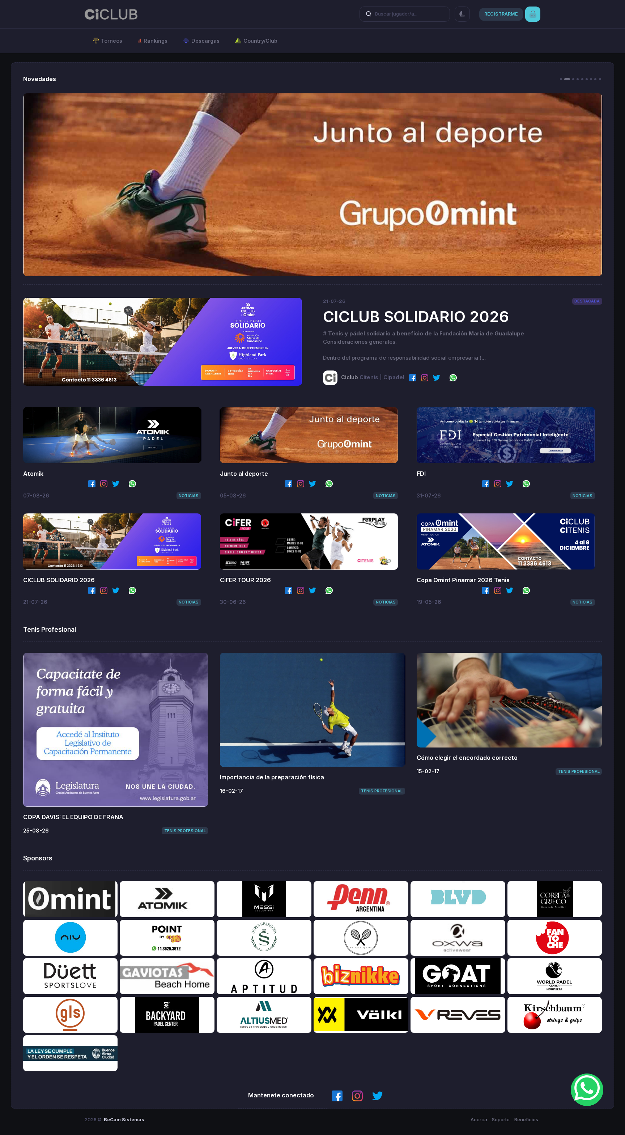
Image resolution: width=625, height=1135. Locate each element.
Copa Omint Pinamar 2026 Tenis (463, 580)
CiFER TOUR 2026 (245, 580)
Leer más (162, 341)
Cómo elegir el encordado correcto (467, 757)
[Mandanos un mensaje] (587, 1089)
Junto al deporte (244, 473)
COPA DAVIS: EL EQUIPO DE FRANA (73, 817)
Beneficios (526, 1119)
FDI (421, 473)
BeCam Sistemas (124, 1119)
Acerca (479, 1119)
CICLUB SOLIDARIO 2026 (416, 316)
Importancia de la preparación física (272, 777)
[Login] (532, 14)
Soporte (501, 1119)
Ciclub (349, 377)
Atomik (33, 473)
